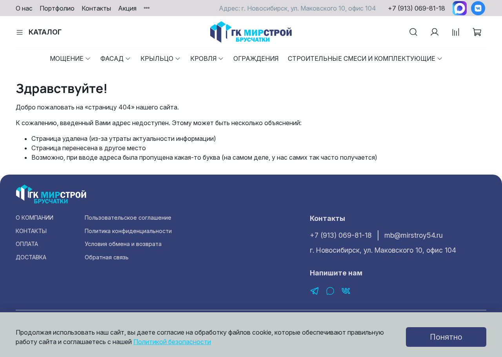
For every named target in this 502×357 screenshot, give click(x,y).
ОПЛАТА (27, 243)
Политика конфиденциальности (128, 231)
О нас (24, 8)
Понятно (446, 337)
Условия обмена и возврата (123, 243)
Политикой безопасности (172, 342)
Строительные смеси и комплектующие (361, 58)
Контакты (96, 8)
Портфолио (57, 8)
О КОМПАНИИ (34, 217)
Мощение (67, 58)
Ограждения (255, 58)
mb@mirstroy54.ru (413, 235)
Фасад (112, 58)
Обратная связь (107, 257)
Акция (127, 8)
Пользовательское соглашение (128, 217)
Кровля (203, 58)
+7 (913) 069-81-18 (416, 8)
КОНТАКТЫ (31, 231)
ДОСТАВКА (31, 257)
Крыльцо (156, 58)
